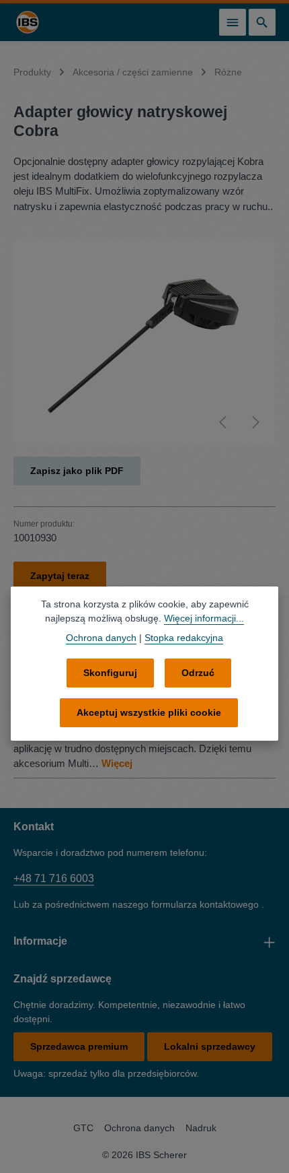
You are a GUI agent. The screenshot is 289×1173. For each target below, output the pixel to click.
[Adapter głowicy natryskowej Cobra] (144, 342)
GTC (83, 1127)
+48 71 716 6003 (53, 878)
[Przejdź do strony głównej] (27, 22)
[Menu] (232, 22)
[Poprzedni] (224, 422)
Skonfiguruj (110, 672)
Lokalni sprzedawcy (209, 1046)
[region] (144, 342)
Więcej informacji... (204, 618)
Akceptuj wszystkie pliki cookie (149, 712)
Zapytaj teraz (59, 575)
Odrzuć (197, 672)
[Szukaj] (262, 22)
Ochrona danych (139, 1127)
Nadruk (200, 1127)
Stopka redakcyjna (183, 637)
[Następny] (255, 422)
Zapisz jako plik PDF (77, 470)
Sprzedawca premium (79, 1046)
